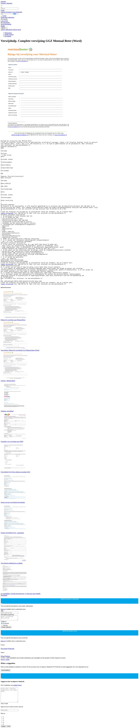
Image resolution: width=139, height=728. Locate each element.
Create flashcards (17, 12)
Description (7, 614)
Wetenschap (8, 33)
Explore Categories (6, 3)
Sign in (3, 609)
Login (2, 10)
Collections (10, 17)
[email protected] (7, 213)
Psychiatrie (8, 36)
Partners (7, 656)
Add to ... (4, 28)
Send (8, 726)
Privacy (3, 659)
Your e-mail (4, 703)
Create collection (6, 627)
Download (4, 595)
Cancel (3, 726)
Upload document (6, 12)
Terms (7, 659)
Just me (5, 625)
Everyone (6, 623)
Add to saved (17, 29)
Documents (4, 648)
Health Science (9, 34)
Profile (3, 26)
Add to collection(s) (7, 29)
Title (2, 611)
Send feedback (6, 670)
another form (17, 685)
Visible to (3, 621)
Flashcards (4, 17)
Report (3, 656)
